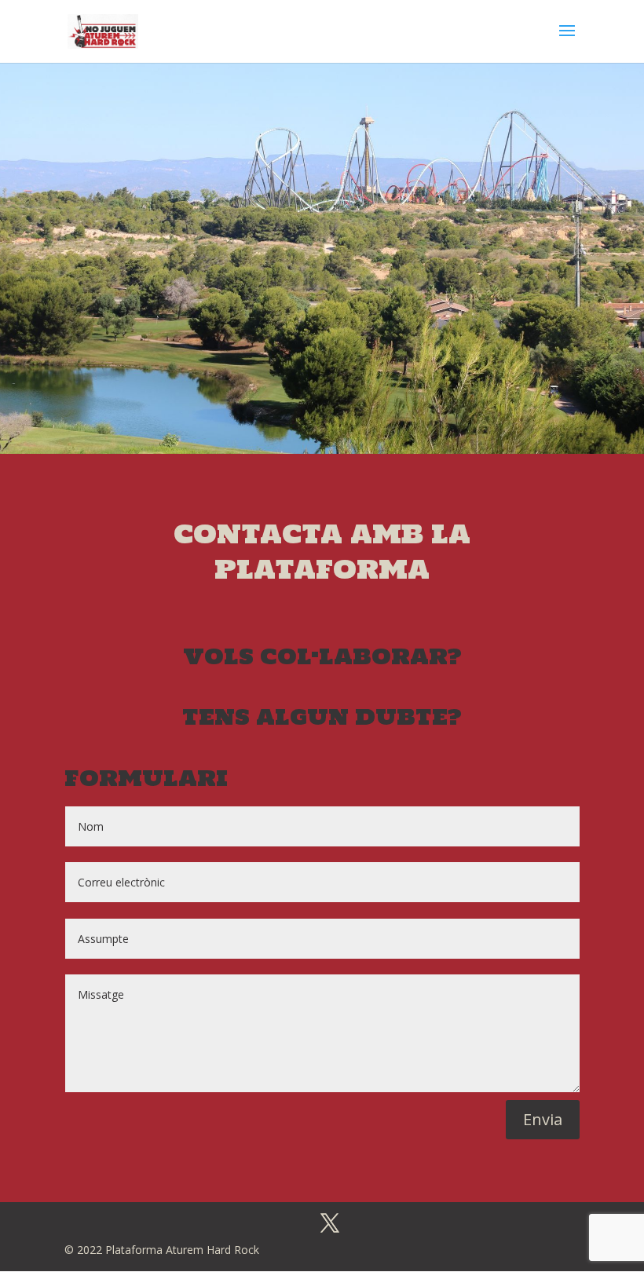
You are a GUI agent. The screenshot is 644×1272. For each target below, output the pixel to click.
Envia (542, 1119)
